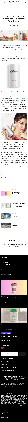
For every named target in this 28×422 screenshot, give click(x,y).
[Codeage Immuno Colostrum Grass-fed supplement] (14, 76)
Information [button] (4, 262)
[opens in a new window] (10, 25)
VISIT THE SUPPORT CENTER (10, 370)
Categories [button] (4, 257)
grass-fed (3, 94)
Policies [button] (3, 272)
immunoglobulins (8, 56)
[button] (4, 2)
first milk (23, 98)
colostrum (3, 98)
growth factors (5, 104)
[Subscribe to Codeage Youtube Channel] (2, 348)
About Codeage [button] (5, 264)
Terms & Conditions (6, 413)
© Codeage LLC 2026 (5, 417)
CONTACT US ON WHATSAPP (10, 367)
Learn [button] (3, 267)
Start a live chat (8, 358)
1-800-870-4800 (7, 361)
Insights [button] (3, 269)
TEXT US (5, 364)
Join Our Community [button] (6, 274)
